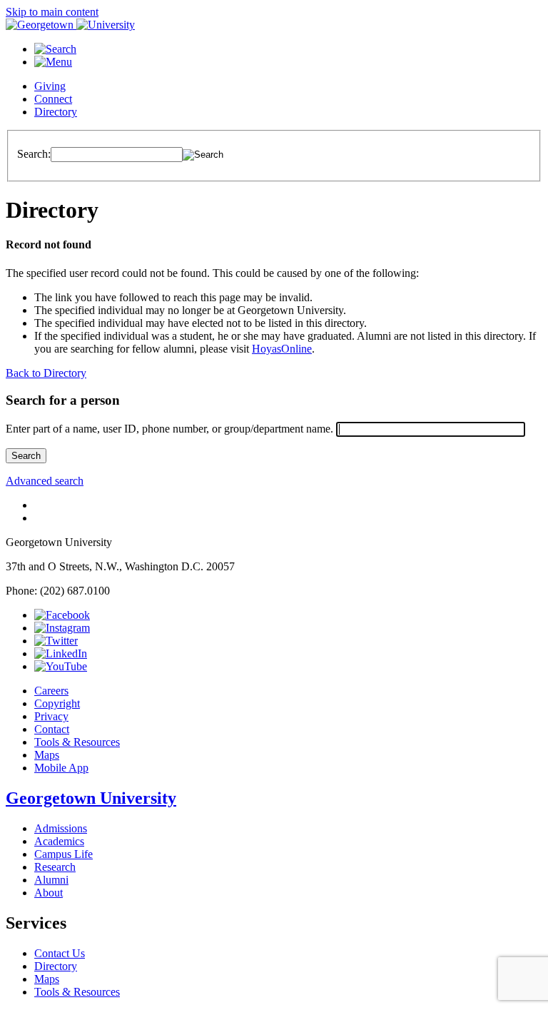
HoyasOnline (282, 349)
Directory (55, 112)
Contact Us (59, 953)
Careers (51, 691)
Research (55, 867)
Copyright (57, 703)
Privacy (51, 716)
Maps (46, 755)
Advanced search (44, 481)
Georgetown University (91, 798)
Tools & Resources (77, 742)
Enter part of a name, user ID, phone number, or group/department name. (169, 429)
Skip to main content (52, 12)
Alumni (51, 880)
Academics (59, 841)
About (48, 893)
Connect (53, 99)
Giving (50, 86)
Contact (51, 729)
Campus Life (63, 854)
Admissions (60, 828)
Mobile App (61, 768)
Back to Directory (46, 373)
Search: (34, 154)
